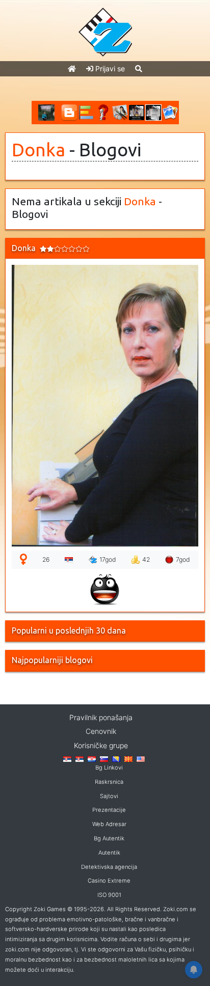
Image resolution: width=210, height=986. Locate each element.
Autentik (109, 852)
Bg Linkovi (109, 767)
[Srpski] (79, 758)
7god (183, 559)
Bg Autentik (109, 838)
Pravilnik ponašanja (101, 717)
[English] (141, 758)
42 (146, 559)
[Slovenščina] (104, 758)
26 (45, 559)
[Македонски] (128, 758)
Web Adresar (109, 824)
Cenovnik (101, 731)
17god (107, 559)
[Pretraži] (138, 68)
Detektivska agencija (109, 866)
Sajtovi (109, 796)
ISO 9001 (109, 894)
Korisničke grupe (101, 745)
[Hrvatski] (92, 758)
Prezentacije (109, 809)
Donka (38, 150)
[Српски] (67, 758)
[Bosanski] (116, 758)
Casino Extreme (109, 880)
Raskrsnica (109, 781)
